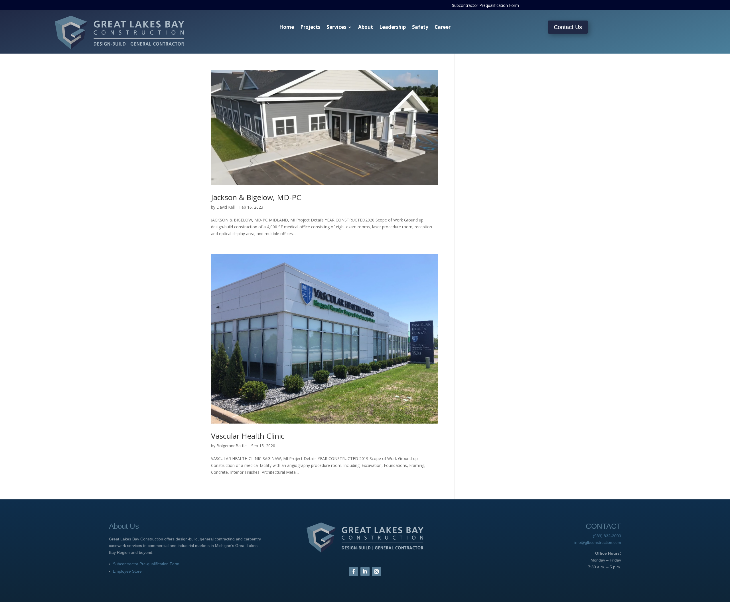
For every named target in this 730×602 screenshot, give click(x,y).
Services (336, 27)
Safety (420, 27)
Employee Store (127, 571)
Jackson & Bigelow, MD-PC (256, 197)
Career (443, 27)
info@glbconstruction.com (597, 542)
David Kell (225, 207)
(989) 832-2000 (607, 536)
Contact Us (568, 27)
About (365, 27)
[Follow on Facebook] (353, 571)
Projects (310, 27)
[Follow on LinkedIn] (365, 571)
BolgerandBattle (231, 445)
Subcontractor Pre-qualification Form (146, 564)
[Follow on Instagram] (376, 571)
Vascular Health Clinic (247, 436)
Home (286, 27)
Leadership (392, 27)
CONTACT (603, 526)
